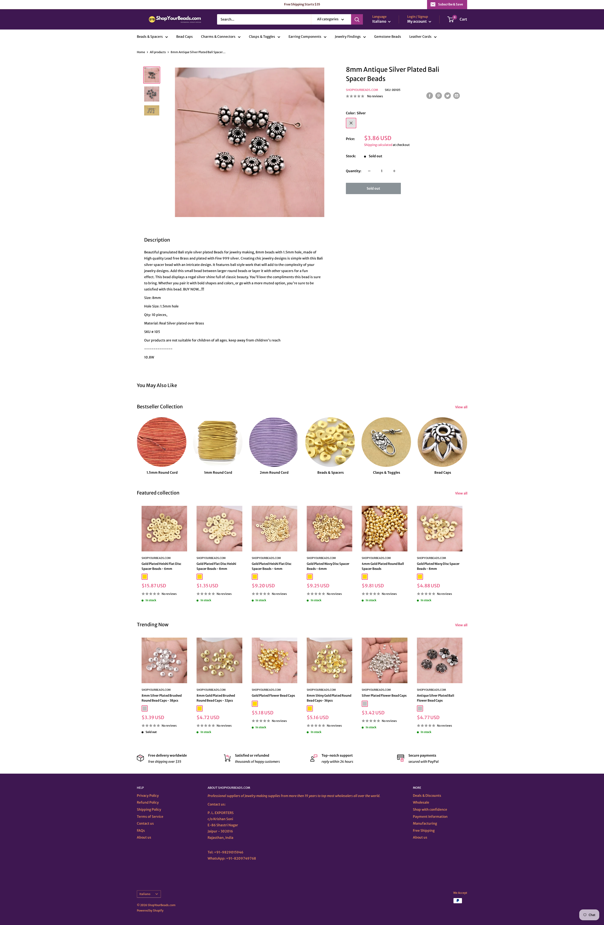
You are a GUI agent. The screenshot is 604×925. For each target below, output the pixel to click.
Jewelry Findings (348, 37)
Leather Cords (420, 37)
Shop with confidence (430, 809)
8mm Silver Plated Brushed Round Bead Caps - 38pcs (162, 698)
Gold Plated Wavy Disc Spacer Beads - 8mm (438, 566)
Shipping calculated (378, 145)
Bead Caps (184, 37)
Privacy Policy (148, 795)
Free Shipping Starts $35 (302, 4)
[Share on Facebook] (429, 95)
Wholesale (421, 802)
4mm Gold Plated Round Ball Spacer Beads (383, 566)
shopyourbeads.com (266, 558)
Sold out (373, 188)
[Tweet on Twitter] (447, 95)
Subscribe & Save (450, 4)
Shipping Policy (149, 809)
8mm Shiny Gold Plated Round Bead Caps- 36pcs (329, 698)
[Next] (467, 442)
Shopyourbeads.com (362, 89)
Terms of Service (150, 816)
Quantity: (353, 171)
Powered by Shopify (150, 910)
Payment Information (430, 816)
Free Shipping (424, 830)
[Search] (357, 19)
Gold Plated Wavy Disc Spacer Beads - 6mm (328, 566)
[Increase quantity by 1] (394, 171)
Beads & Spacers (150, 37)
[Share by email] (456, 95)
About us (144, 837)
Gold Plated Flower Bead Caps (273, 696)
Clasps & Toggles (262, 37)
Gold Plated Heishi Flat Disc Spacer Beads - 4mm (271, 566)
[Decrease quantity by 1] (369, 171)
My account (417, 21)
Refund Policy (148, 802)
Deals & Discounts (427, 795)
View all (461, 407)
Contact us (145, 823)
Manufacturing (425, 823)
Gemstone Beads (387, 37)
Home (141, 52)
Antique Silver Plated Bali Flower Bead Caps (435, 698)
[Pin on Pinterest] (438, 95)
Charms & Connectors (218, 37)
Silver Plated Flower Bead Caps (384, 696)
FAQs (141, 830)
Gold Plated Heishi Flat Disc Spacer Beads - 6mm (161, 566)
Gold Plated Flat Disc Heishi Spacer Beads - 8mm (216, 566)
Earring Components (305, 37)
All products (158, 52)
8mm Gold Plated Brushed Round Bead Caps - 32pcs (216, 698)
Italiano (144, 894)
